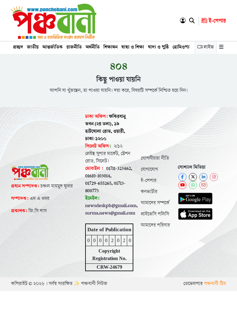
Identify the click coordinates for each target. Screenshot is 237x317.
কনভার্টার (149, 192)
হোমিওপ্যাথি (184, 47)
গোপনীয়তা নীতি (155, 158)
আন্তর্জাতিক (52, 47)
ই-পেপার (216, 21)
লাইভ (208, 47)
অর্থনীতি (92, 47)
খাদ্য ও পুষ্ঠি (158, 47)
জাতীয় (33, 47)
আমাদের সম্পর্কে (155, 203)
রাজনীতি (74, 47)
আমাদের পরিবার (155, 225)
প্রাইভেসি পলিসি (155, 214)
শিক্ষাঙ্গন (110, 47)
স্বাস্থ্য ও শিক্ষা (132, 47)
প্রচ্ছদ (18, 47)
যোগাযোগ (149, 169)
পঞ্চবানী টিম (215, 284)
